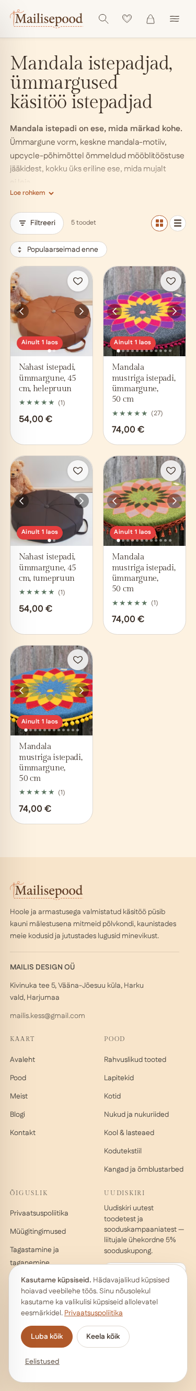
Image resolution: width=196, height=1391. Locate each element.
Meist (19, 1096)
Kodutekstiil (123, 1151)
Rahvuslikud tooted (135, 1060)
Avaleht (22, 1060)
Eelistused (42, 1362)
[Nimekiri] (177, 223)
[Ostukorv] (151, 18)
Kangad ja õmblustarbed (143, 1169)
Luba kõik (47, 1336)
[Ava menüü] (174, 18)
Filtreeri (42, 223)
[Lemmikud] (127, 18)
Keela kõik (103, 1336)
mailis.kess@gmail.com (47, 1016)
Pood (18, 1078)
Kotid (112, 1096)
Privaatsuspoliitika (39, 1213)
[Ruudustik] (159, 223)
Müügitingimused (38, 1231)
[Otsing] (103, 18)
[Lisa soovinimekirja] (77, 281)
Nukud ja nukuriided (136, 1114)
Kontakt (23, 1133)
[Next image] (81, 311)
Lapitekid (119, 1078)
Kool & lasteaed (129, 1133)
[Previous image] (21, 311)
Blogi (17, 1114)
